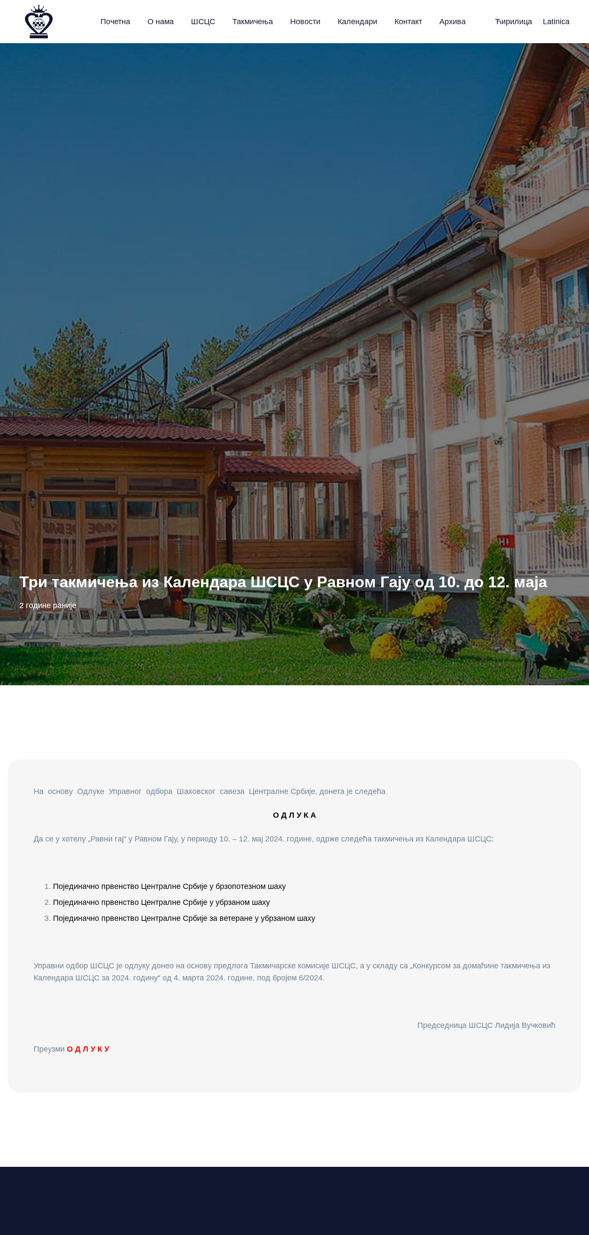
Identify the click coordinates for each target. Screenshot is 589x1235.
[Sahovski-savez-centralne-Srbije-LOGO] (38, 21)
